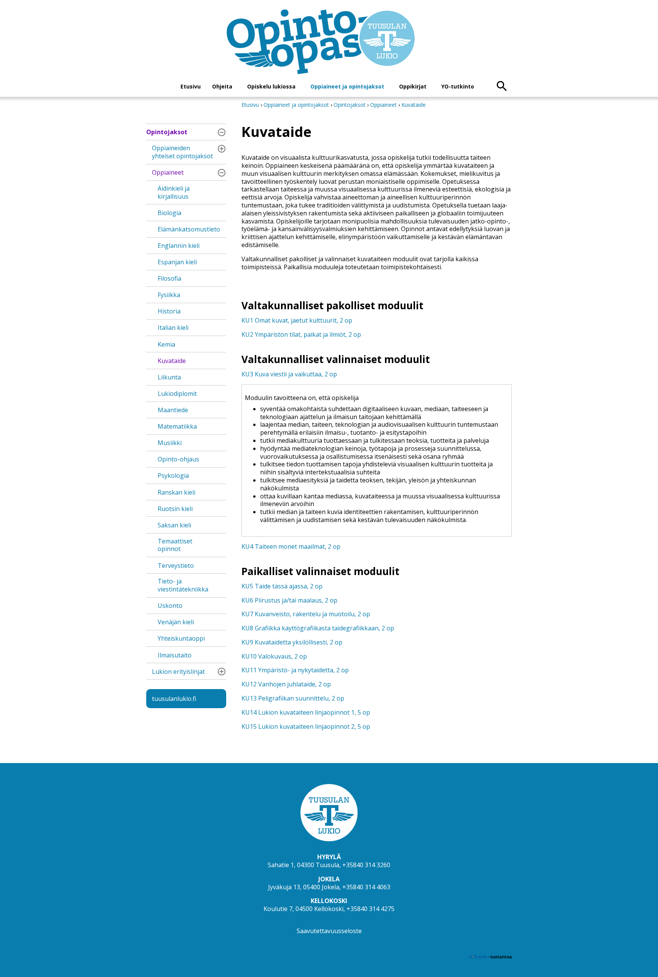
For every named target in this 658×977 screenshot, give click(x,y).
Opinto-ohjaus (178, 459)
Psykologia (173, 475)
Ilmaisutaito (175, 655)
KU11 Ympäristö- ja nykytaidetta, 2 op (295, 670)
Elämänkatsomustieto (189, 229)
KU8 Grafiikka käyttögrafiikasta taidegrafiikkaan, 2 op (317, 628)
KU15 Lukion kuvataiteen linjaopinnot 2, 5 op (305, 726)
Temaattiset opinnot (175, 545)
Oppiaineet (168, 172)
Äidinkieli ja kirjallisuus (174, 192)
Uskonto (170, 605)
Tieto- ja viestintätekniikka (183, 585)
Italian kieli (173, 327)
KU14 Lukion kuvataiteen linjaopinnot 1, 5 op (305, 712)
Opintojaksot (166, 132)
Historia (169, 311)
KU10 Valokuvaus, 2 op (274, 656)
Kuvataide (172, 361)
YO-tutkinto (457, 86)
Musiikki (170, 443)
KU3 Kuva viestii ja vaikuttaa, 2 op (289, 374)
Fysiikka (169, 295)
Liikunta (169, 377)
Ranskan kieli (176, 492)
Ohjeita (222, 86)
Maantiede (173, 410)
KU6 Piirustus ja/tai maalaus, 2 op (289, 600)
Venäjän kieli (176, 622)
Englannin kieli (179, 245)
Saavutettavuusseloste (329, 931)
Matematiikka (177, 426)
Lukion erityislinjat (178, 671)
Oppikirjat (412, 86)
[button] (221, 132)
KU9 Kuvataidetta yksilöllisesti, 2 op (291, 642)
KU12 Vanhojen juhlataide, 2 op (286, 684)
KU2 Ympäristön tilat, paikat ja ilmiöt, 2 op (301, 334)
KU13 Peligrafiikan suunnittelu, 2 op (292, 698)
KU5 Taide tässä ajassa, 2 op (282, 586)
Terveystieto (176, 565)
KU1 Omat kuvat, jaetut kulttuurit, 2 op (296, 320)
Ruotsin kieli (175, 509)
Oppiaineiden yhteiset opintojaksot (182, 152)
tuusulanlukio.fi (174, 698)
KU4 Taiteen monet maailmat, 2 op (290, 546)
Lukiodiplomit (177, 393)
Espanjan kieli (177, 262)
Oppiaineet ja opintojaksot (347, 86)
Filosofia (169, 278)
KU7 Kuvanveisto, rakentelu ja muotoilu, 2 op (305, 614)
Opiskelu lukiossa (271, 86)
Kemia (166, 344)
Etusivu (190, 86)
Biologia (169, 213)
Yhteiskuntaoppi (181, 638)
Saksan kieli (174, 525)
